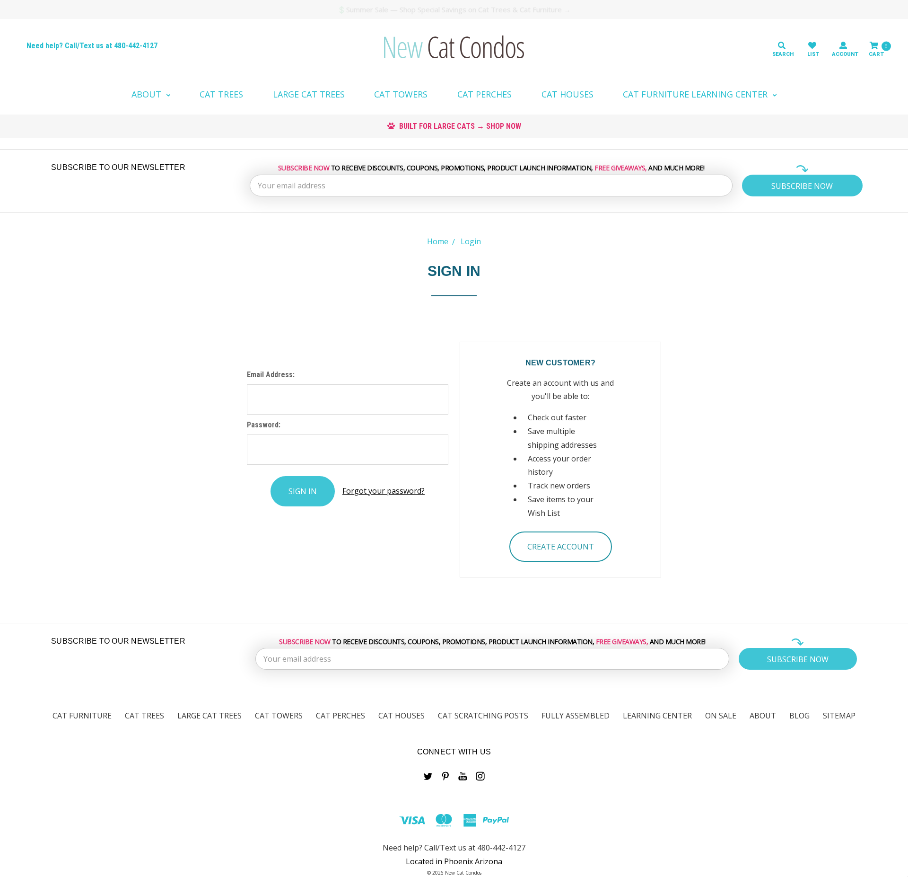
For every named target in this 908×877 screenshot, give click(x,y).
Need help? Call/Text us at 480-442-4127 (91, 45)
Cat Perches (484, 94)
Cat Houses (567, 94)
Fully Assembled (575, 715)
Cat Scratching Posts (483, 715)
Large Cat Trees (309, 94)
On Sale (720, 715)
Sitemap (839, 715)
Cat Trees (221, 94)
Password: (263, 424)
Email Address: (271, 374)
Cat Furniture (82, 715)
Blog (799, 715)
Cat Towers (401, 94)
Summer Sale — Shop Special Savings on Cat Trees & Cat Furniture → (458, 9)
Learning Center (657, 715)
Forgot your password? (383, 491)
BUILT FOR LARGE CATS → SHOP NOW (459, 126)
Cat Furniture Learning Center (696, 94)
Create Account (560, 546)
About (147, 94)
